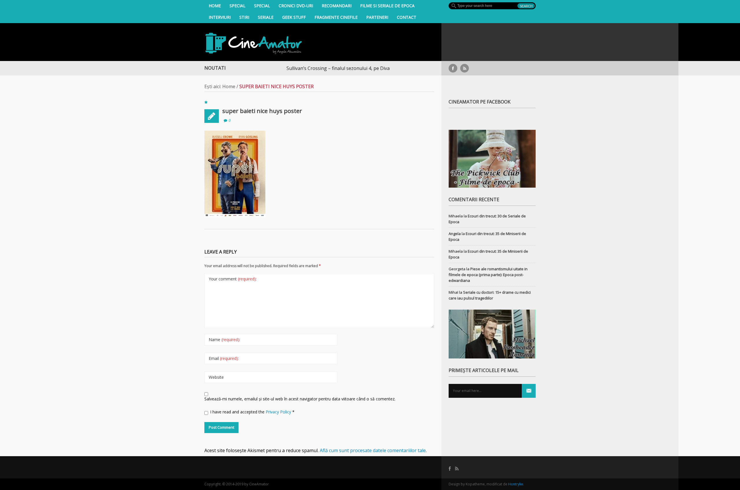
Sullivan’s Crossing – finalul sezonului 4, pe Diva (322, 68)
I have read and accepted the (252, 412)
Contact (406, 17)
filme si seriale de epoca (387, 5)
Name (224, 339)
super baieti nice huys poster (262, 111)
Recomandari (337, 5)
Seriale (265, 17)
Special (237, 5)
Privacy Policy (279, 412)
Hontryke (515, 484)
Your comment (233, 279)
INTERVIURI (220, 17)
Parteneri (377, 17)
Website (216, 377)
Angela (455, 233)
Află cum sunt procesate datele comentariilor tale (373, 450)
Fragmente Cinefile (336, 17)
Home (215, 5)
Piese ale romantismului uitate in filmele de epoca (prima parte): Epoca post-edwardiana (488, 274)
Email (224, 358)
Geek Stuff (294, 17)
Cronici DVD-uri (296, 5)
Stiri (244, 17)
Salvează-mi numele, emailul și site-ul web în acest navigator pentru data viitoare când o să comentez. (299, 399)
